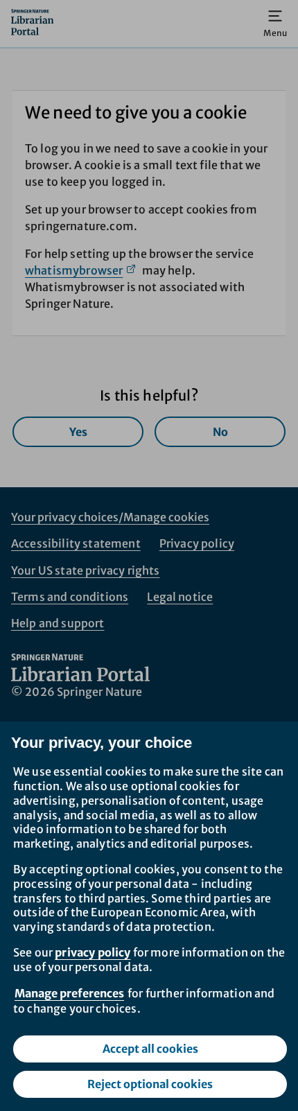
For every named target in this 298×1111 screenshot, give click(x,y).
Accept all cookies (150, 1049)
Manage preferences (69, 993)
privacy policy (92, 952)
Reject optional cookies (150, 1084)
